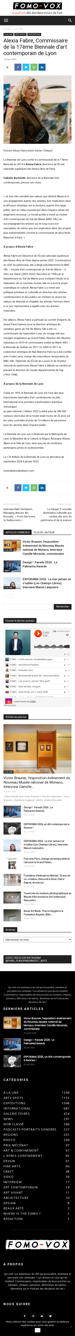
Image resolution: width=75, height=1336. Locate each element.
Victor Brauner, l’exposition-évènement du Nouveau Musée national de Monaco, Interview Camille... (36, 782)
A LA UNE (18, 28)
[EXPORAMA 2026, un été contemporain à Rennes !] (12, 828)
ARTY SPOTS (20, 34)
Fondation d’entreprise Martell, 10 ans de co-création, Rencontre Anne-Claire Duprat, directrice (47, 879)
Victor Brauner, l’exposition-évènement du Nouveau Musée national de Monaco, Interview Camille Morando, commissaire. (48, 1024)
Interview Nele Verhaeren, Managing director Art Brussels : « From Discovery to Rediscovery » (19, 515)
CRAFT (7, 570)
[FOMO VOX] (37, 8)
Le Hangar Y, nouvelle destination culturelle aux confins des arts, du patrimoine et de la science (56, 515)
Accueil (6, 28)
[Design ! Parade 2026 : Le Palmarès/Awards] (12, 566)
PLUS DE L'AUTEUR (44, 532)
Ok (37, 1330)
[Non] (70, 1326)
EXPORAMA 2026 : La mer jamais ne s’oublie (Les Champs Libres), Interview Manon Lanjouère (47, 583)
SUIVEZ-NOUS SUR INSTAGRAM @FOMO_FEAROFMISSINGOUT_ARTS (26, 959)
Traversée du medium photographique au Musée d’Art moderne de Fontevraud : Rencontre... (47, 897)
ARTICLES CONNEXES (17, 532)
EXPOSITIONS (34, 34)
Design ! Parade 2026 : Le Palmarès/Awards (39, 1041)
